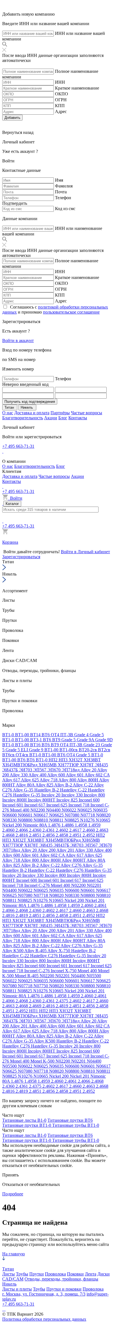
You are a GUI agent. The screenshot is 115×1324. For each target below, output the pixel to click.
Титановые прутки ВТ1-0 (27, 1125)
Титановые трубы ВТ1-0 (75, 1125)
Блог (62, 417)
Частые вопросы (86, 412)
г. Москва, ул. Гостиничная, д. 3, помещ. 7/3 (43, 1294)
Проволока (55, 1274)
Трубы (22, 1274)
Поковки (75, 1274)
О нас (7, 412)
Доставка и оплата (31, 412)
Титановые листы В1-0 (24, 1120)
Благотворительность (22, 417)
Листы (8, 1274)
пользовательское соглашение (71, 312)
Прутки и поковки (64, 1289)
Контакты (77, 417)
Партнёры (60, 412)
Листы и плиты (17, 1289)
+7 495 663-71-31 (18, 446)
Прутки (36, 1274)
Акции (50, 417)
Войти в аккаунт (18, 340)
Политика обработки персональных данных (44, 1319)
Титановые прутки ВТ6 (70, 1120)
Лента (90, 1274)
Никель (9, 1284)
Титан (8, 1269)
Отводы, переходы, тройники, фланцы (61, 1279)
